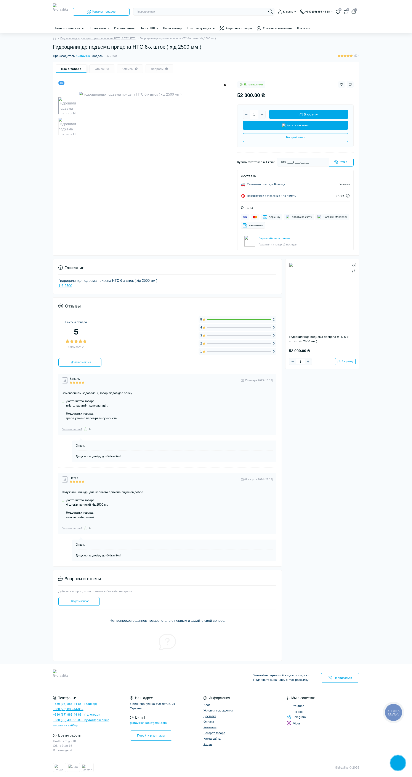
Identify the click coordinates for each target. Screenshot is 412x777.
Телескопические (67, 28)
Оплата (209, 721)
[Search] (270, 12)
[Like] (85, 429)
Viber (296, 723)
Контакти (303, 28)
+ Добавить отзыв (80, 362)
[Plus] (261, 114)
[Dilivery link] (348, 196)
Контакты (210, 727)
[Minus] (246, 114)
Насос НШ (147, 28)
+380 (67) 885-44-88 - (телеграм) (76, 714)
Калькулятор (172, 28)
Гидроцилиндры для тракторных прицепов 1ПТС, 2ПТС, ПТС (98, 38)
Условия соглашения (218, 710)
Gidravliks (83, 56)
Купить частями (298, 125)
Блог (207, 705)
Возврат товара (214, 733)
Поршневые (97, 28)
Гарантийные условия (274, 238)
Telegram (299, 717)
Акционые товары (239, 28)
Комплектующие (199, 28)
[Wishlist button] (341, 84)
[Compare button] (350, 84)
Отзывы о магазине (277, 28)
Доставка (210, 716)
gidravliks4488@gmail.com (148, 722)
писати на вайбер (65, 725)
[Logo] (61, 11)
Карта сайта (212, 738)
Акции (208, 744)
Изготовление (124, 28)
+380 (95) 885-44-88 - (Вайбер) (75, 703)
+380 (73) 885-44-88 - (68, 709)
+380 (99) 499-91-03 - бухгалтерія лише (81, 720)
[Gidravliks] (128, 678)
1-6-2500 (65, 286)
